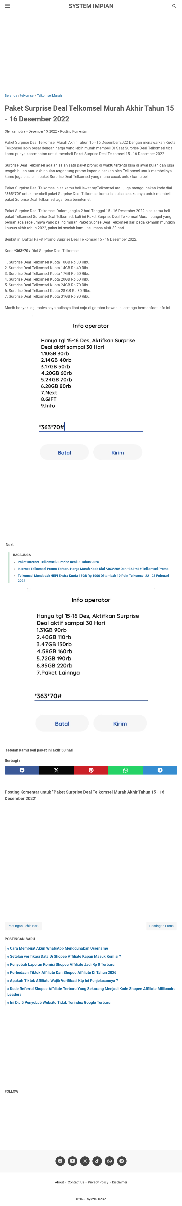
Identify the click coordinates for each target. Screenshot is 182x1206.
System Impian (91, 6)
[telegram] (160, 770)
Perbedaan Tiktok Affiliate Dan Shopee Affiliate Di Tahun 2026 (63, 972)
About (59, 1182)
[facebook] (22, 770)
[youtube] (72, 1161)
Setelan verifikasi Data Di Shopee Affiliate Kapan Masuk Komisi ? (65, 956)
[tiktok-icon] (97, 1161)
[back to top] (172, 1195)
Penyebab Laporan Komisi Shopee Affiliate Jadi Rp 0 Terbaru (62, 964)
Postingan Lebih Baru (23, 926)
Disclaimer (119, 1182)
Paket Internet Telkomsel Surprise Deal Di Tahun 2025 (58, 562)
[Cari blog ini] (174, 6)
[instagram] (85, 1161)
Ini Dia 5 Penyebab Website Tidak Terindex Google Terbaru (60, 1002)
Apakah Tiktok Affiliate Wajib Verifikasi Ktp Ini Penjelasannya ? (64, 980)
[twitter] (56, 770)
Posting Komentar (73, 131)
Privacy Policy (98, 1182)
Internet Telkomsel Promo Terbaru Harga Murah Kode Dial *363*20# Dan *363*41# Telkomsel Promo (93, 569)
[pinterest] (91, 770)
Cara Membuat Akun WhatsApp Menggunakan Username (59, 948)
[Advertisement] (91, 52)
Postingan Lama (161, 926)
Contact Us (76, 1182)
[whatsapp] (125, 770)
